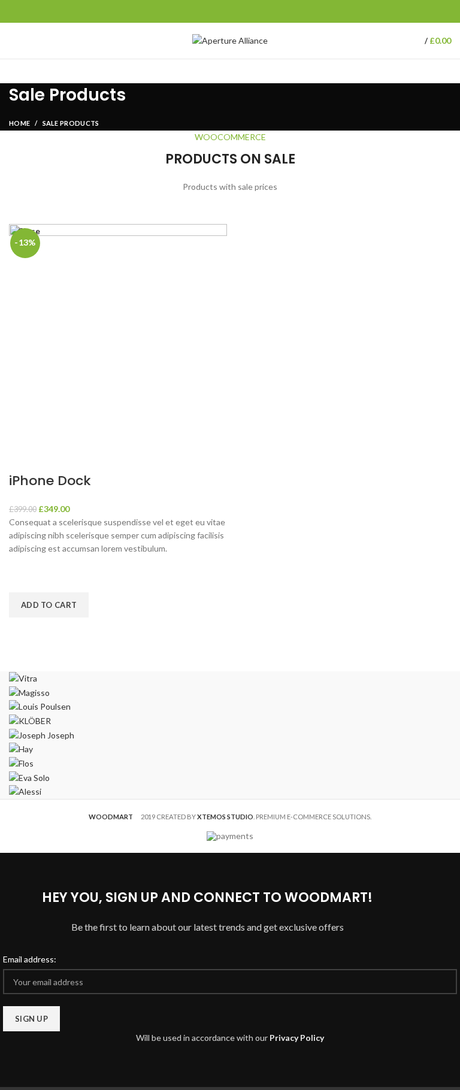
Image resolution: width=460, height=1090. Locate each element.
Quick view (24, 632)
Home (19, 123)
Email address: (29, 959)
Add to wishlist (24, 577)
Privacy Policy (297, 1038)
